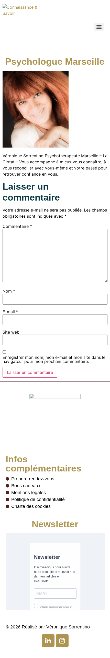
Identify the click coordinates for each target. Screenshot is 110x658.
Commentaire (17, 226)
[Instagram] (62, 640)
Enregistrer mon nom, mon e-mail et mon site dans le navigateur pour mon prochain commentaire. (54, 359)
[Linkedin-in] (48, 640)
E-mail (10, 312)
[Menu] (99, 27)
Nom (9, 291)
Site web (11, 332)
